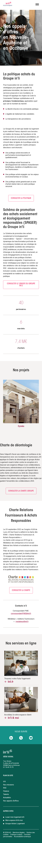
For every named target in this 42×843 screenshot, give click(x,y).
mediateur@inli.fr (22, 621)
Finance (6, 791)
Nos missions (8, 784)
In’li (4, 781)
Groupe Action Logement (15, 823)
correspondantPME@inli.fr (21, 613)
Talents (6, 794)
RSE (4, 788)
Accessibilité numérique (22, 836)
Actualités (7, 797)
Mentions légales (19, 832)
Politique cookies (16, 834)
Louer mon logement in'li (14, 817)
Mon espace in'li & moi (14, 820)
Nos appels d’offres (11, 800)
